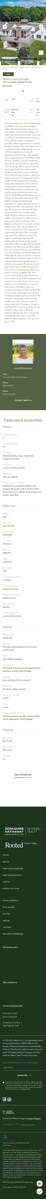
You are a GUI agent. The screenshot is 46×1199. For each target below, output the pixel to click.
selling (6, 920)
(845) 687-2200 (10, 1013)
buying (6, 913)
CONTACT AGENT (23, 399)
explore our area (11, 888)
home (6, 854)
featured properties (13, 868)
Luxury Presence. (34, 1119)
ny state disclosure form (12, 1006)
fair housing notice (10, 947)
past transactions (12, 874)
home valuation (11, 900)
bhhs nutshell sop (10, 982)
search (6, 881)
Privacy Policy (26, 1089)
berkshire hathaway (13, 933)
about (6, 861)
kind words (8, 906)
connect (7, 926)
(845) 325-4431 (8, 385)
